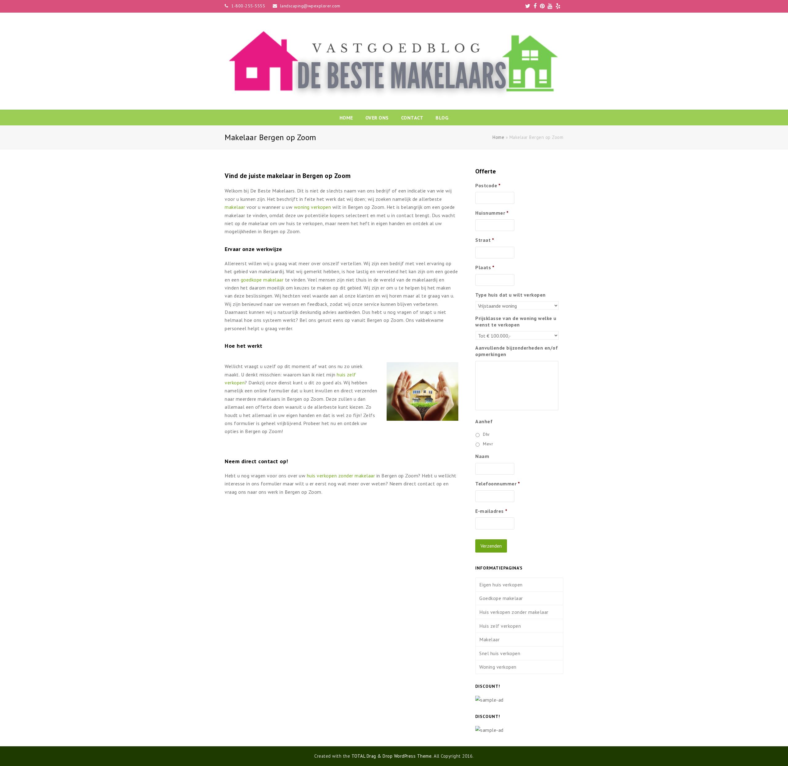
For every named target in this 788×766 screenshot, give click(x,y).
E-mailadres (491, 511)
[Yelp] (558, 6)
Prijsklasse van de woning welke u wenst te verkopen (516, 321)
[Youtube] (550, 6)
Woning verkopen (498, 667)
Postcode (488, 185)
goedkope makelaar (262, 280)
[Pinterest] (542, 6)
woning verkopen (312, 207)
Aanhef (483, 421)
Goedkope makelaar (501, 598)
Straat (484, 240)
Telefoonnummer (497, 483)
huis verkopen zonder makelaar (341, 475)
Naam (482, 456)
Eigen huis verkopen (501, 585)
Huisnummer (492, 213)
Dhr (486, 434)
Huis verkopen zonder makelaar (514, 612)
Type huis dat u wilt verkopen (510, 295)
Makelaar (489, 639)
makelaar (235, 207)
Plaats (485, 267)
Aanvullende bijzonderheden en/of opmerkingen (516, 351)
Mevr (488, 444)
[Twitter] (528, 6)
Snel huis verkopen (499, 653)
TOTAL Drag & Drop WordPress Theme (392, 756)
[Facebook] (535, 6)
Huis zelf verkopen (500, 626)
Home (498, 137)
